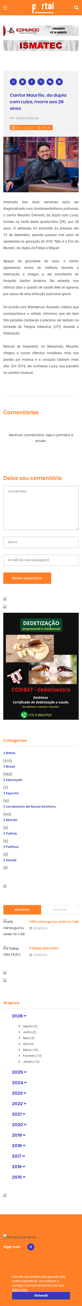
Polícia (11, 833)
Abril (28, 1044)
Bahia (10, 753)
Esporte (12, 793)
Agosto (29, 1026)
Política (11, 847)
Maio (28, 1038)
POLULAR (59, 909)
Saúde (11, 860)
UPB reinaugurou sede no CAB (54, 921)
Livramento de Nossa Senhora (30, 806)
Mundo (11, 820)
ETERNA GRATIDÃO (44, 948)
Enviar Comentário (27, 578)
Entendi (41, 1295)
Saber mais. (20, 1290)
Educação (14, 780)
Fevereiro (32, 1055)
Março (30, 1050)
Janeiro (31, 1061)
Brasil (10, 766)
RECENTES (22, 909)
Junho (29, 1032)
